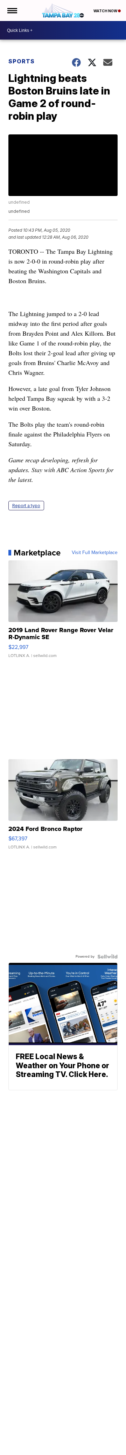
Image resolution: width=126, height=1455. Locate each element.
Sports (21, 61)
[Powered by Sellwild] (107, 956)
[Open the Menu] (11, 10)
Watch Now (105, 11)
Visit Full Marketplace (95, 552)
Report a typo (26, 505)
